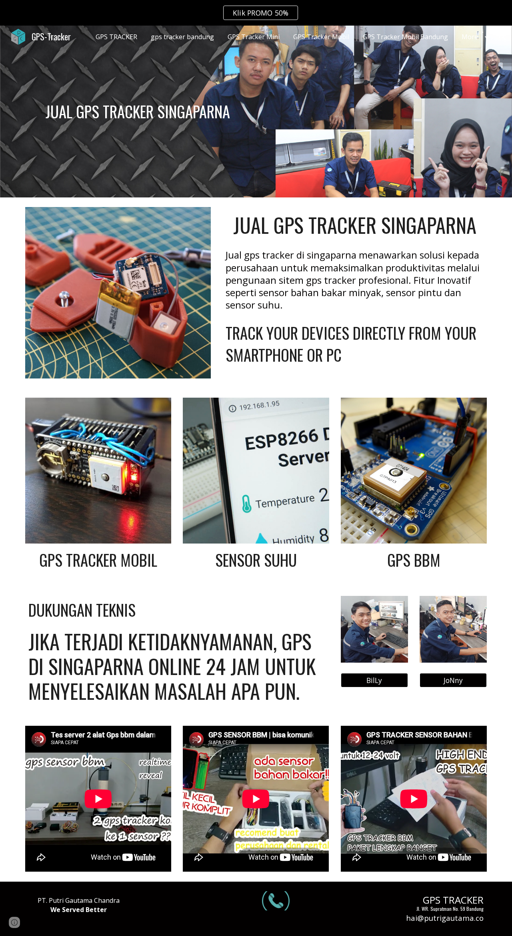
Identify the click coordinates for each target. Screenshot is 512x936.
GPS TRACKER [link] (116, 36)
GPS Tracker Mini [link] (254, 36)
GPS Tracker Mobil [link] (321, 36)
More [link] (470, 36)
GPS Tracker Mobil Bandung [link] (405, 36)
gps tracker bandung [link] (182, 36)
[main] (137, 111)
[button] (502, 36)
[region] (256, 13)
